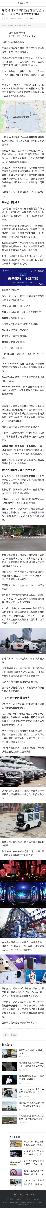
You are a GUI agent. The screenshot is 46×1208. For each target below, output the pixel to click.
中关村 (5, 1035)
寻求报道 (28, 1199)
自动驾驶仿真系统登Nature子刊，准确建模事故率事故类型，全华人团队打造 (31, 1066)
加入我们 (19, 1199)
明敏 (20, 1070)
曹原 (20, 1057)
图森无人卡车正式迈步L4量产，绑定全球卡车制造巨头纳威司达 (31, 1106)
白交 (7, 18)
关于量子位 (10, 1199)
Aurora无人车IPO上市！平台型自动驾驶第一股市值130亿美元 (31, 1092)
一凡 (20, 1123)
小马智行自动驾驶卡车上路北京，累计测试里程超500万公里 (31, 1119)
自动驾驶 (13, 1035)
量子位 (31, 18)
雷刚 (20, 1083)
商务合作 (36, 1199)
